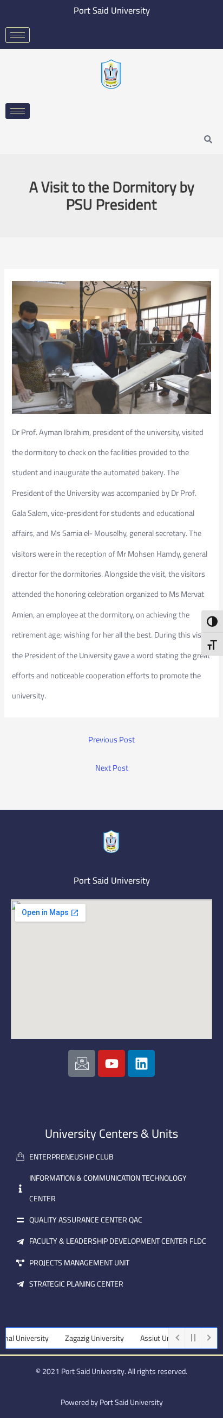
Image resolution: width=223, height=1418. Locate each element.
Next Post (111, 768)
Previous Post (111, 740)
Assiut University (155, 1338)
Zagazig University (82, 1338)
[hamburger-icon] (17, 35)
